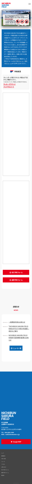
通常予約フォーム (17, 280)
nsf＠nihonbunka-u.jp (12, 434)
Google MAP (17, 442)
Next (30, 18)
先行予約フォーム (18, 61)
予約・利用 (3, 458)
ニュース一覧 (17, 348)
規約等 (2, 475)
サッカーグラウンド (9, 84)
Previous (1, 18)
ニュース (3, 461)
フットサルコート (8, 87)
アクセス (3, 464)
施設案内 (3, 456)
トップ (2, 453)
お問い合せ (3, 467)
